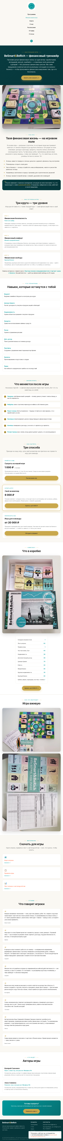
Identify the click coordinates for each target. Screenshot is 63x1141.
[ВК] (31, 41)
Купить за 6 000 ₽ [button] (31, 506)
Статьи (31, 34)
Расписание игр (31, 478)
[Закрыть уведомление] (60, 1132)
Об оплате (23, 1139)
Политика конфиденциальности (10, 1139)
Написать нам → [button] (31, 1111)
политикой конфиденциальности (44, 1135)
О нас (31, 24)
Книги (32, 21)
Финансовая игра (31, 17)
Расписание (31, 27)
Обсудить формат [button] (31, 533)
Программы (31, 14)
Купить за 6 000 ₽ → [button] (31, 688)
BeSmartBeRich (9, 1123)
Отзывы (31, 31)
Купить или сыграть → (31, 78)
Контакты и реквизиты (32, 1139)
